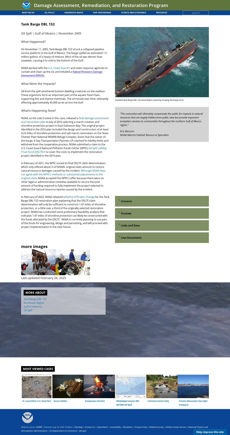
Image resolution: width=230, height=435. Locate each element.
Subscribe (102, 427)
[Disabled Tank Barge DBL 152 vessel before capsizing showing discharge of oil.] (162, 96)
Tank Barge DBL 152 (35, 299)
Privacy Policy (141, 427)
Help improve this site (210, 432)
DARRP (39, 427)
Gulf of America (33, 306)
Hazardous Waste (73, 12)
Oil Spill (28, 310)
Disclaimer (128, 427)
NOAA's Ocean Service (176, 427)
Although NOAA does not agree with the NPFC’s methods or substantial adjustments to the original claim (63, 174)
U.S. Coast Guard (59, 68)
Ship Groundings (102, 12)
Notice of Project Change (80, 197)
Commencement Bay (158, 401)
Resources (161, 12)
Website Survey (156, 427)
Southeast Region (34, 303)
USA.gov (83, 430)
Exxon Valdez (60, 401)
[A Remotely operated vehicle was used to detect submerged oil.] (73, 274)
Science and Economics (133, 12)
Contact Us (90, 427)
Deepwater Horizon (95, 401)
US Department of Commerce (63, 430)
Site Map (78, 427)
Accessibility (115, 427)
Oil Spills (49, 12)
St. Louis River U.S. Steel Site (36, 401)
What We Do (28, 12)
